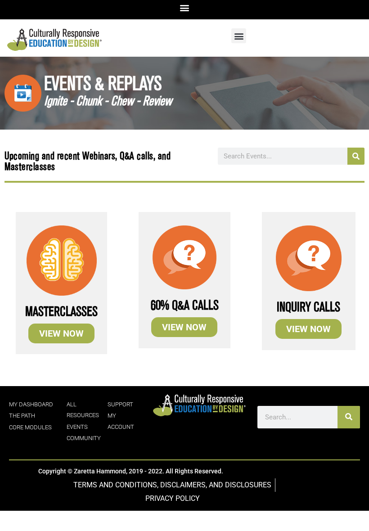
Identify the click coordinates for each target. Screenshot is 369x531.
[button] (184, 7)
